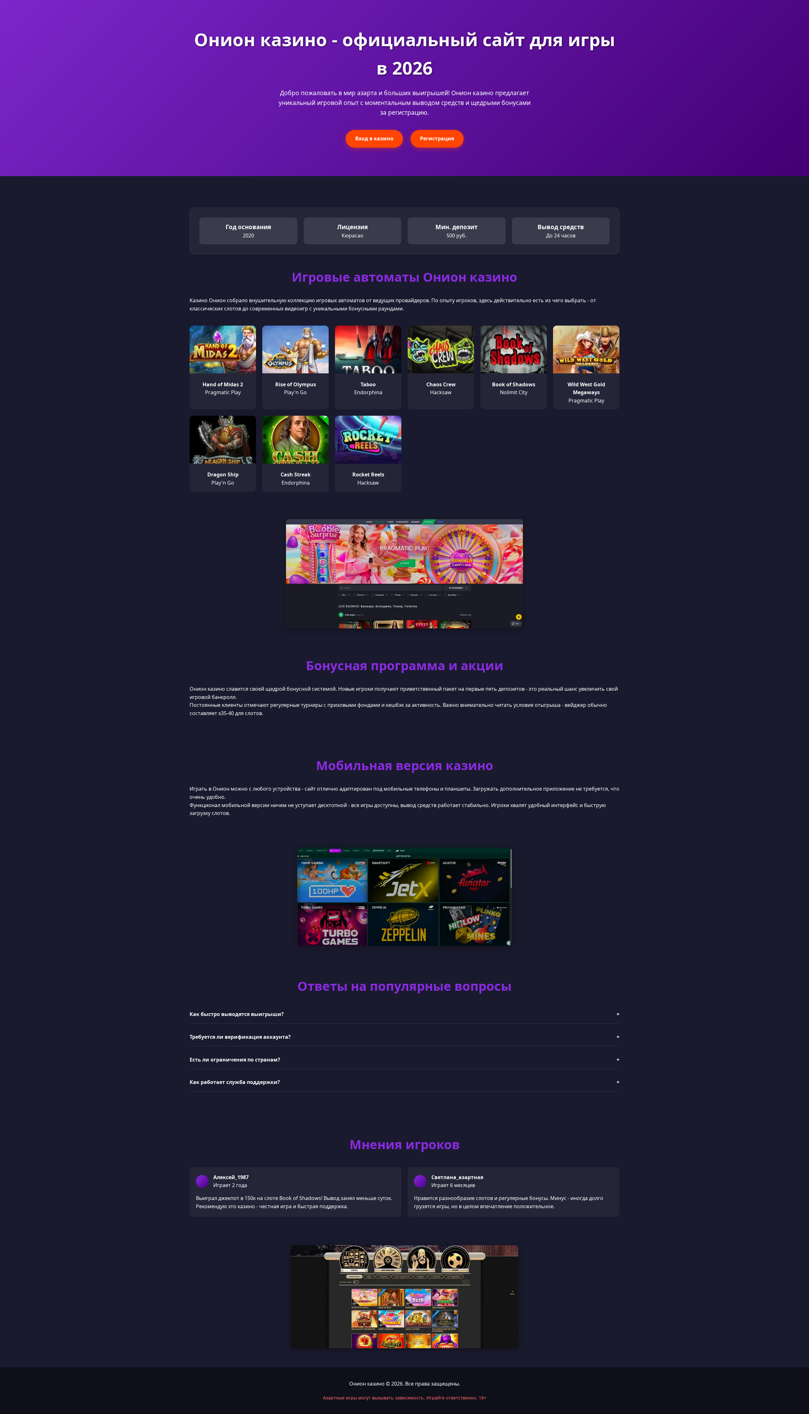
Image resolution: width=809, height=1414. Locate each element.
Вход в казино (374, 138)
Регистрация (437, 138)
